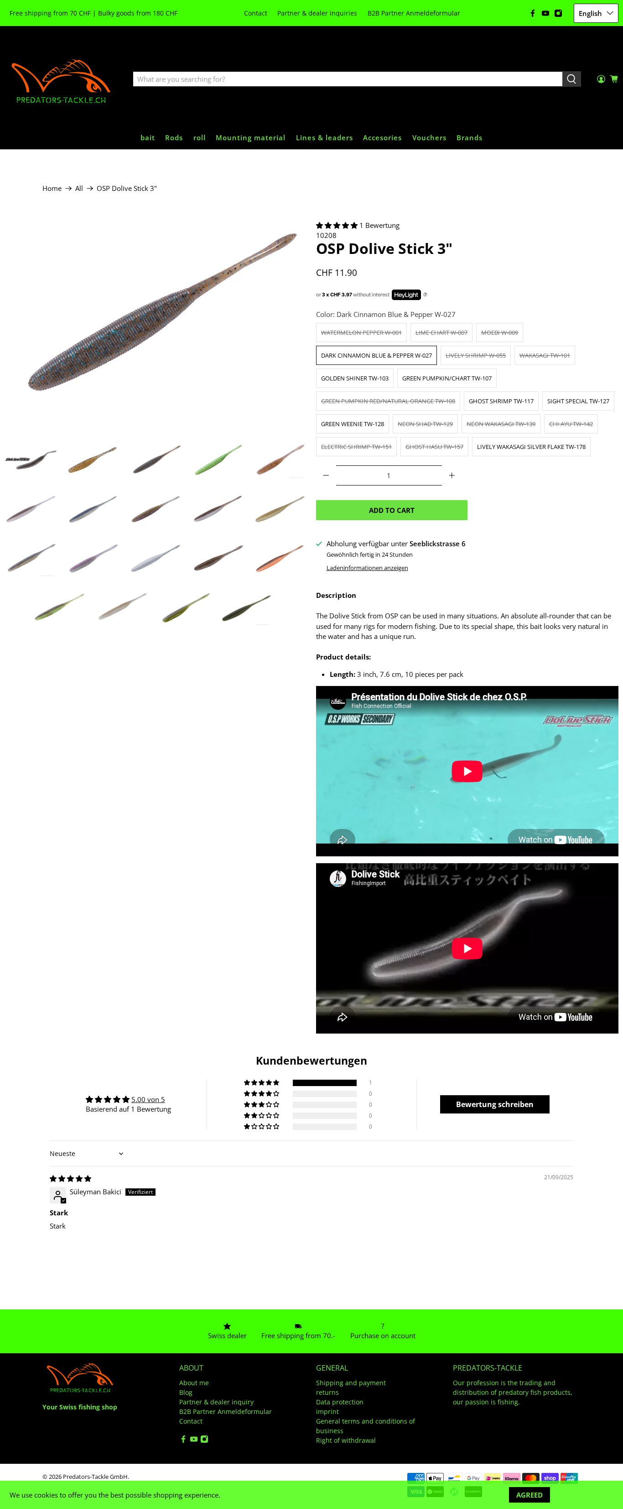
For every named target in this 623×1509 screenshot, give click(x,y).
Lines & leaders (324, 137)
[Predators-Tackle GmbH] (62, 79)
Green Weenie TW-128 (352, 424)
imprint (327, 1411)
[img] (70, 1178)
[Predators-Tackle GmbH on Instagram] (558, 13)
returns (327, 1392)
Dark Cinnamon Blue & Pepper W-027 (376, 355)
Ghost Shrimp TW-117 (501, 401)
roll (199, 137)
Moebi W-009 (499, 332)
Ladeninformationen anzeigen (367, 568)
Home (52, 188)
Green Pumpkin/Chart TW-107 (447, 378)
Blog (185, 1392)
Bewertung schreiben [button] (495, 1104)
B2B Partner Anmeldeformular (414, 13)
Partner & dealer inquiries (317, 13)
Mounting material (251, 137)
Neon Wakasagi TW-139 (501, 424)
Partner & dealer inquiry (216, 1402)
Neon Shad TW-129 (425, 424)
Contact (255, 13)
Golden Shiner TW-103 (355, 378)
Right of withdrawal (346, 1440)
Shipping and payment (351, 1382)
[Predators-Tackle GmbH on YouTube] (545, 13)
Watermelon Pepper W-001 (361, 332)
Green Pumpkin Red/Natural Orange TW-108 (388, 401)
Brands (470, 137)
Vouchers (429, 137)
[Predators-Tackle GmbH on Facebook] (533, 13)
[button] (337, 225)
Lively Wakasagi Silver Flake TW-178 (531, 447)
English (590, 13)
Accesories (382, 137)
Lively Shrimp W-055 (476, 355)
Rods (174, 137)
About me (194, 1382)
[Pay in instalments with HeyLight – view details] (425, 295)
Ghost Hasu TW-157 (434, 447)
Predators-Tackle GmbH (95, 1477)
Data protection (339, 1402)
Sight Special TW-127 (578, 401)
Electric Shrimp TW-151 (356, 447)
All (79, 188)
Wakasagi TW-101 (544, 355)
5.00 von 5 (148, 1099)
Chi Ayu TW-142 (571, 424)
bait (147, 137)
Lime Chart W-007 (441, 332)
